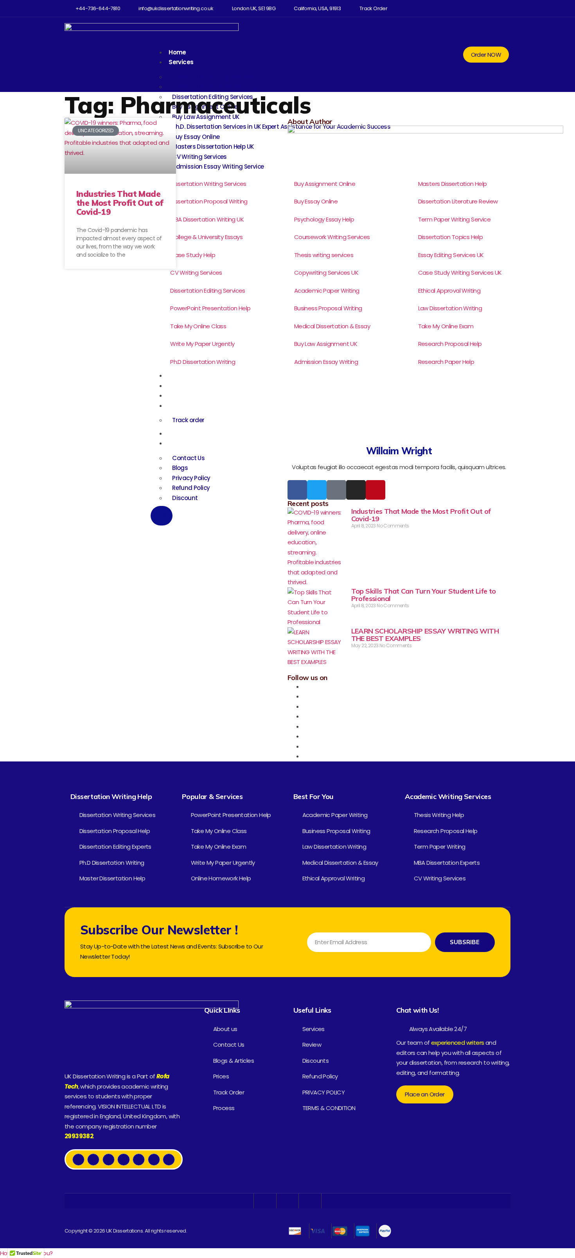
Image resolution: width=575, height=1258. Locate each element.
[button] (504, 8)
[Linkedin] (484, 8)
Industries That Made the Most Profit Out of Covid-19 (120, 203)
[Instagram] (466, 8)
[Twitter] (447, 8)
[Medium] (475, 8)
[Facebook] (438, 8)
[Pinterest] (493, 8)
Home (177, 52)
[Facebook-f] (297, 490)
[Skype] (305, 746)
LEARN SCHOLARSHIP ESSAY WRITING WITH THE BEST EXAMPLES (425, 634)
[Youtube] (456, 8)
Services (181, 62)
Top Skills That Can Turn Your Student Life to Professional (423, 595)
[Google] (336, 490)
